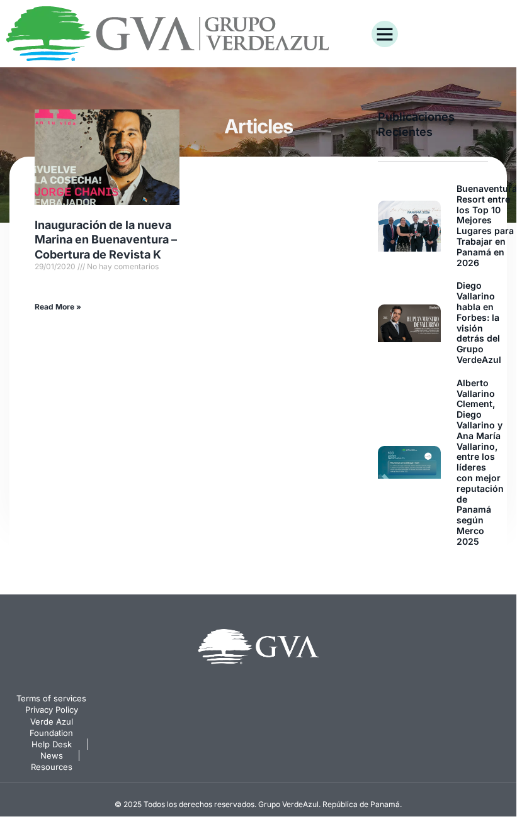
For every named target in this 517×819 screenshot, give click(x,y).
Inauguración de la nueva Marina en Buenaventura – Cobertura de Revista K (106, 239)
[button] (385, 34)
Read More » (58, 306)
